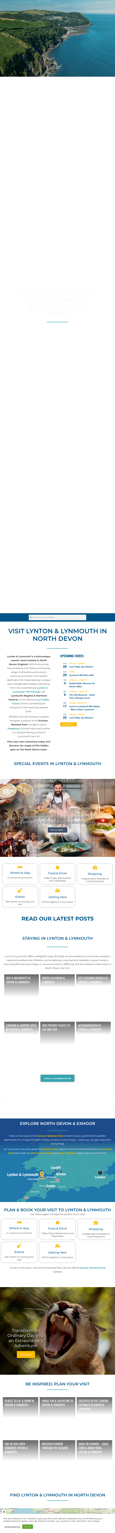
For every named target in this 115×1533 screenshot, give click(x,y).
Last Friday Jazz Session (81, 666)
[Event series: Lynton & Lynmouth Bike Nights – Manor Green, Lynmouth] (85, 703)
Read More (26, 1354)
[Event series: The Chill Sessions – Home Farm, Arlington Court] (86, 691)
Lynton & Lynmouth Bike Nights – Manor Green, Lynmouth (84, 708)
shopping (13, 728)
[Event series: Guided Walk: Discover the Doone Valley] (86, 680)
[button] (3, 1103)
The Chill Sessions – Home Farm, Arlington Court (82, 696)
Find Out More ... (57, 830)
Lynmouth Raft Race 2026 (81, 675)
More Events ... (68, 724)
